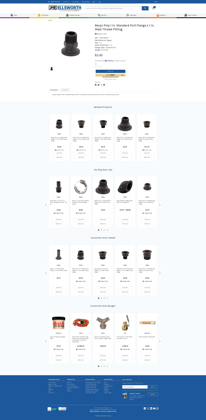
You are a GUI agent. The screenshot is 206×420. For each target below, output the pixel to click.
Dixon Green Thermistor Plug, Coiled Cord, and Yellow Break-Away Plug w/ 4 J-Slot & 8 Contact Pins (80, 339)
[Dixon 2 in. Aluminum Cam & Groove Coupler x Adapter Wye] (103, 323)
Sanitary (106, 387)
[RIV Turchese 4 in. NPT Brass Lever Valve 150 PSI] (125, 323)
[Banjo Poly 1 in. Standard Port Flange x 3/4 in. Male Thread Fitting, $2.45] (125, 124)
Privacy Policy (70, 384)
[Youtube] (154, 408)
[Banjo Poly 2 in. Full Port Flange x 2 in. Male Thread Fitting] (103, 254)
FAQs (49, 387)
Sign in (156, 1)
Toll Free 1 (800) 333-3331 (108, 411)
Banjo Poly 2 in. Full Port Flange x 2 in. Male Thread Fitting (101, 270)
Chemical (106, 391)
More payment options (111, 79)
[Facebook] (95, 85)
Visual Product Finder (90, 386)
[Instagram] (157, 408)
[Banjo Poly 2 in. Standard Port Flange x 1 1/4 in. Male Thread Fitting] (125, 254)
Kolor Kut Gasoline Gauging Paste (57, 337)
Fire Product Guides (90, 392)
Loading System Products (92, 389)
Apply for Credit (52, 384)
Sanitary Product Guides (91, 391)
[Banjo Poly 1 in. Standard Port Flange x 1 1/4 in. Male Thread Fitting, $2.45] (59, 124)
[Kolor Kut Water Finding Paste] (147, 323)
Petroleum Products (90, 387)
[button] (110, 75)
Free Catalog (75, 1)
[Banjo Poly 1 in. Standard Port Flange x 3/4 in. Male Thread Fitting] (103, 186)
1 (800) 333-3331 (55, 2)
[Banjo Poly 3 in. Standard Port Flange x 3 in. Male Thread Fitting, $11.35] (147, 124)
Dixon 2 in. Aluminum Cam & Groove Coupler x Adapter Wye (102, 337)
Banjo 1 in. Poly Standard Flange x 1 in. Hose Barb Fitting (58, 269)
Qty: (96, 63)
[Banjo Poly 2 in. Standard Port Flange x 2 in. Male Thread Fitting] (147, 254)
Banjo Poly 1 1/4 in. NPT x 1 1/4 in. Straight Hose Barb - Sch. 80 (58, 202)
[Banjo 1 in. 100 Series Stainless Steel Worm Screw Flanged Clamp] (81, 186)
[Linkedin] (104, 85)
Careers (69, 389)
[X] (101, 85)
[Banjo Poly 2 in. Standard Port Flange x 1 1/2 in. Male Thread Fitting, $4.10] (81, 124)
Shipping (50, 389)
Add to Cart (59, 157)
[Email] (98, 85)
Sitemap (69, 391)
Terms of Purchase (72, 386)
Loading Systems (108, 386)
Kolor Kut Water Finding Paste (147, 337)
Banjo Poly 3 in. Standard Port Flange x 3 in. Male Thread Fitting (146, 139)
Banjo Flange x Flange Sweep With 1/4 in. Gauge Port (125, 201)
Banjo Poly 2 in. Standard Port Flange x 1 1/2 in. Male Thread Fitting (81, 139)
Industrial (106, 389)
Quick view (59, 153)
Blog (94, 1)
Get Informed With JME (73, 387)
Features (65, 90)
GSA (99, 1)
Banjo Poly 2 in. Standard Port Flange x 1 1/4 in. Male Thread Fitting (103, 139)
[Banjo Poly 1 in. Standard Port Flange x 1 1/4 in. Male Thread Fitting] (81, 254)
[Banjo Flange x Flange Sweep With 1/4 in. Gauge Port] (125, 186)
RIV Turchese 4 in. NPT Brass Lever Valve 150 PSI (124, 337)
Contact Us (66, 1)
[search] (145, 8)
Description (54, 90)
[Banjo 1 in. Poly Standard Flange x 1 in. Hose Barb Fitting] (58, 254)
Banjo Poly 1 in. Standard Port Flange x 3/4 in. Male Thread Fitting (125, 139)
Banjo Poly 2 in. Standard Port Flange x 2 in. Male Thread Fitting (147, 270)
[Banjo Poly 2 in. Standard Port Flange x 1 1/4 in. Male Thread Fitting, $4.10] (103, 124)
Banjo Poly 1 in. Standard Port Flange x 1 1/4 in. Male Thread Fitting (59, 139)
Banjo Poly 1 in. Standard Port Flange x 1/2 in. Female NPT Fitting (147, 202)
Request (152, 394)
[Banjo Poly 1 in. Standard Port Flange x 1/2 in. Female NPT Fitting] (147, 186)
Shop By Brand (86, 1)
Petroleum (106, 384)
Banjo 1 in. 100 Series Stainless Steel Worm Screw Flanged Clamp (80, 202)
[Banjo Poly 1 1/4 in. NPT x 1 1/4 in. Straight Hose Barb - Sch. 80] (58, 186)
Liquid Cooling (107, 392)
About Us (69, 382)
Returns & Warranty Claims (55, 386)
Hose (105, 382)
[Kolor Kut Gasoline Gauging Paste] (58, 323)
